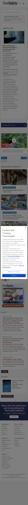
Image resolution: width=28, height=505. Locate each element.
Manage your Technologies (14, 271)
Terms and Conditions (13, 256)
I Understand (14, 275)
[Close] (25, 227)
